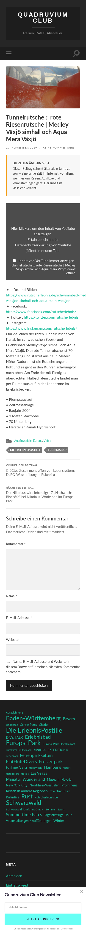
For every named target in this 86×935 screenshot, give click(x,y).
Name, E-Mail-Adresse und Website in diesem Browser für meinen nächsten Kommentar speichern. (43, 667)
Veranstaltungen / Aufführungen (28, 821)
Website (12, 640)
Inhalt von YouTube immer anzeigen (46, 261)
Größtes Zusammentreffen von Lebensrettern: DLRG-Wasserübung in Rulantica (40, 470)
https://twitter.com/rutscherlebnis (51, 317)
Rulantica (12, 797)
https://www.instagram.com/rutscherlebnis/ (41, 328)
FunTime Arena (16, 767)
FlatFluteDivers (21, 761)
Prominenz (69, 785)
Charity (44, 724)
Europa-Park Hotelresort (59, 744)
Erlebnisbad (57, 450)
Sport (61, 809)
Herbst (66, 768)
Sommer (51, 809)
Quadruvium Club (43, 17)
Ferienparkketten (36, 755)
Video (47, 440)
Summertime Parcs (24, 815)
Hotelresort (12, 774)
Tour (68, 815)
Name (11, 596)
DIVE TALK (14, 737)
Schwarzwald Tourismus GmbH (25, 809)
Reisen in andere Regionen (27, 791)
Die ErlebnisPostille (25, 450)
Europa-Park (23, 743)
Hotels (25, 774)
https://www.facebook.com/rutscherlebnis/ (41, 312)
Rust (27, 797)
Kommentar (15, 544)
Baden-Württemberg (33, 718)
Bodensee (12, 725)
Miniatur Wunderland (25, 779)
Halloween (35, 768)
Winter (58, 821)
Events (39, 749)
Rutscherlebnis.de (46, 797)
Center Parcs (28, 724)
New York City (17, 785)
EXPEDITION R (58, 750)
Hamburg (52, 767)
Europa (37, 440)
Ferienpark (12, 756)
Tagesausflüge (53, 815)
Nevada (66, 779)
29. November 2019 (21, 147)
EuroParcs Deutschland (18, 750)
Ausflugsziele (23, 440)
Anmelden (14, 876)
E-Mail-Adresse (19, 618)
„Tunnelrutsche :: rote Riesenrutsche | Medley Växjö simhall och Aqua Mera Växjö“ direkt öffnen (43, 269)
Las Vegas (39, 773)
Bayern (69, 719)
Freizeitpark (51, 761)
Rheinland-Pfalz (60, 791)
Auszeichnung (14, 712)
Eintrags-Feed (17, 885)
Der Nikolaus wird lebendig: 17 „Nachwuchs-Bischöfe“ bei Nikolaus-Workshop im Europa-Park (40, 495)
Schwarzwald (23, 803)
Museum (53, 779)
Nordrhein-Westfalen (44, 785)
